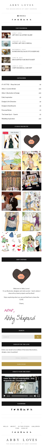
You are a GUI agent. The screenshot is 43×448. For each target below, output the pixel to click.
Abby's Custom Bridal (9, 89)
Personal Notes (6, 110)
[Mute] (35, 396)
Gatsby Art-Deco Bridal (22, 43)
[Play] (4, 396)
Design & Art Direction (9, 101)
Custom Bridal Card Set (22, 68)
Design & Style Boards (9, 106)
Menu (22, 16)
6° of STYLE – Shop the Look (11, 84)
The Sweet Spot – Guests (10, 114)
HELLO (5, 426)
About (13, 426)
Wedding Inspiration (8, 119)
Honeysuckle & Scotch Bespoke (25, 51)
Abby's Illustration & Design (11, 93)
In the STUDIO (23, 426)
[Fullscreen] (38, 396)
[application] (21, 387)
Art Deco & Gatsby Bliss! (22, 35)
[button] (21, 387)
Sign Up (24, 428)
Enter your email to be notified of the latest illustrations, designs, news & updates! (19, 351)
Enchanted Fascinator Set (23, 60)
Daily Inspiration (7, 97)
